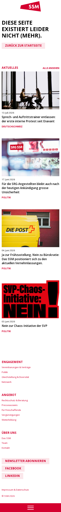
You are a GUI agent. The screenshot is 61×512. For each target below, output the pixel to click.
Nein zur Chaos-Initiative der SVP (24, 326)
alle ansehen (51, 68)
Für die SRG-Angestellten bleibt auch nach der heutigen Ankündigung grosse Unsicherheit (30, 188)
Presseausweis (10, 405)
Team (4, 442)
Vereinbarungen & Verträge (16, 367)
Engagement (12, 362)
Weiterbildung (9, 419)
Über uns (9, 433)
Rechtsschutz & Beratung (15, 400)
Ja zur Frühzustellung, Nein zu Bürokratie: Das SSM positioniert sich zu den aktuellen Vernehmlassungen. (30, 259)
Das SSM (6, 438)
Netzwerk (7, 381)
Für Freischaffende (11, 409)
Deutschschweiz (12, 126)
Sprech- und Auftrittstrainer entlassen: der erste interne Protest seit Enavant (28, 119)
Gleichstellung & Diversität (15, 377)
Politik (6, 197)
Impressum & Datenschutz (15, 489)
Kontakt (6, 447)
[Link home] (30, 10)
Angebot (9, 395)
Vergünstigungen (11, 414)
